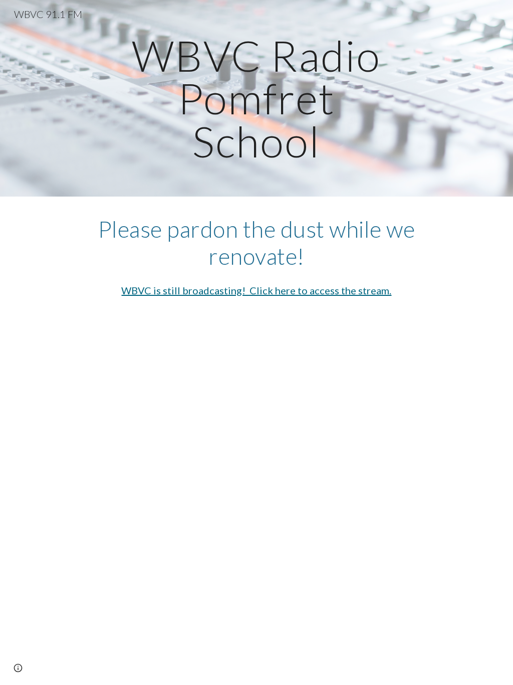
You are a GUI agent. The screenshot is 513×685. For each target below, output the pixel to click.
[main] (256, 98)
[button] (18, 668)
